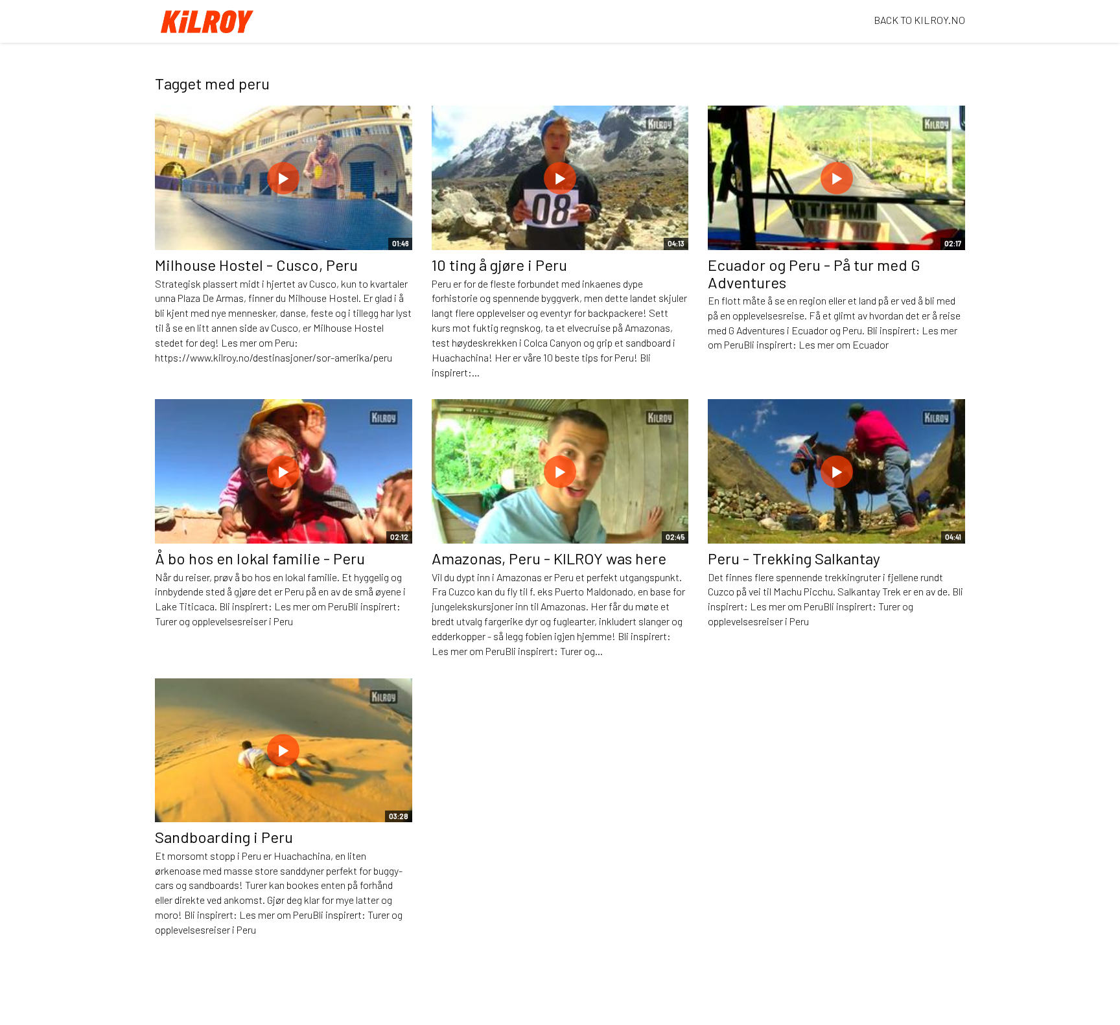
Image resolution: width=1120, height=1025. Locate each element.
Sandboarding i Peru (224, 836)
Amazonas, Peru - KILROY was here (549, 558)
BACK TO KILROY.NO (919, 20)
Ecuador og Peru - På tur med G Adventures (814, 273)
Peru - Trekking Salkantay (794, 558)
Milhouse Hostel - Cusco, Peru (256, 264)
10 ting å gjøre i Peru (499, 264)
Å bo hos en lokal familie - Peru (260, 558)
